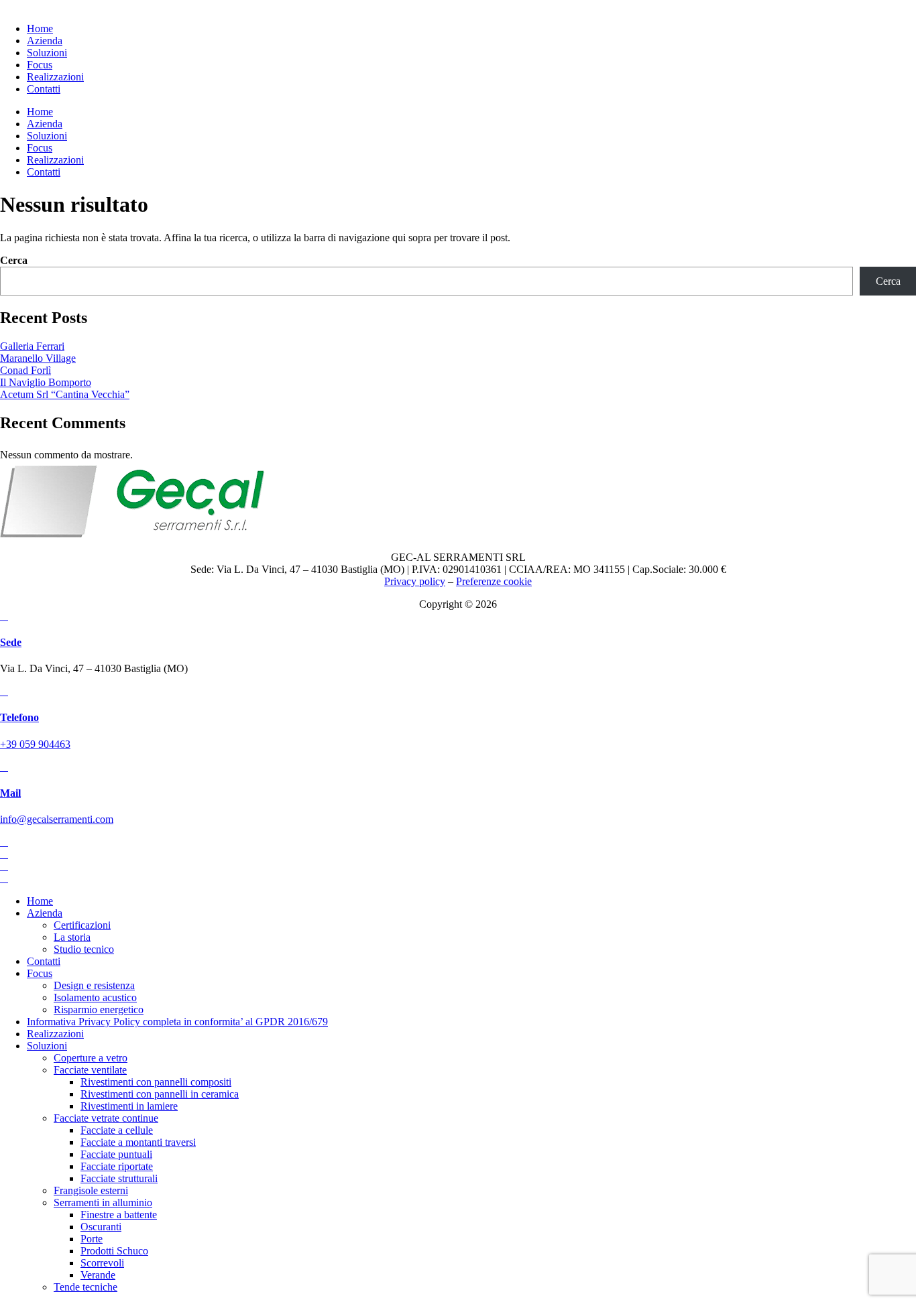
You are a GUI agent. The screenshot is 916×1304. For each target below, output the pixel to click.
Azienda (44, 913)
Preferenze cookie (494, 581)
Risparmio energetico (99, 1009)
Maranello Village (38, 358)
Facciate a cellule (116, 1130)
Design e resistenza (94, 985)
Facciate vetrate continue (106, 1118)
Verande (97, 1275)
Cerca (13, 260)
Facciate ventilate (90, 1069)
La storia (72, 937)
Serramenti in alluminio (103, 1202)
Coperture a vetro (90, 1057)
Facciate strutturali (119, 1178)
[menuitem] (40, 28)
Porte (91, 1238)
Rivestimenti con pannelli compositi (155, 1082)
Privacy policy (414, 581)
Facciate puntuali (116, 1154)
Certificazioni (82, 925)
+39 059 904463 (35, 744)
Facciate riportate (116, 1166)
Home (40, 901)
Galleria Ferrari (32, 346)
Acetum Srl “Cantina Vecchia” (64, 394)
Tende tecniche (85, 1287)
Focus (39, 973)
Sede (10, 642)
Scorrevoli (102, 1262)
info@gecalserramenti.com (56, 819)
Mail (10, 793)
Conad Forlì (25, 370)
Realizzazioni (55, 1033)
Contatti (43, 961)
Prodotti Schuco (114, 1250)
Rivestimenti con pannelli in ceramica (159, 1094)
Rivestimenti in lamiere (129, 1106)
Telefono (19, 717)
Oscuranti (100, 1226)
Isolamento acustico (95, 997)
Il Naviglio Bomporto (45, 382)
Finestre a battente (118, 1214)
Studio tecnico (84, 949)
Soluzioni (47, 1045)
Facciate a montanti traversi (138, 1142)
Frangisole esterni (91, 1190)
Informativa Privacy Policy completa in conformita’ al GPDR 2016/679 (177, 1021)
